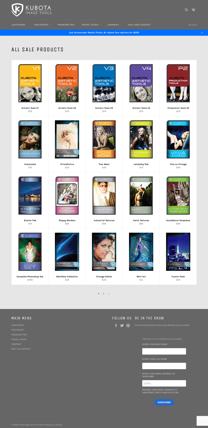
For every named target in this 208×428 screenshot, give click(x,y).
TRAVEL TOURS (90, 24)
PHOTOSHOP (41, 24)
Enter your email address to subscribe (158, 375)
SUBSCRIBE (164, 402)
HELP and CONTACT (139, 24)
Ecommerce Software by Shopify (48, 425)
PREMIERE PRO (66, 24)
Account (193, 25)
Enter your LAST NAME (154, 359)
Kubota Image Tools (26, 425)
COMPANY (114, 24)
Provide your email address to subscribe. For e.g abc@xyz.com (160, 391)
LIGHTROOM (18, 24)
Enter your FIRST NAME (154, 344)
